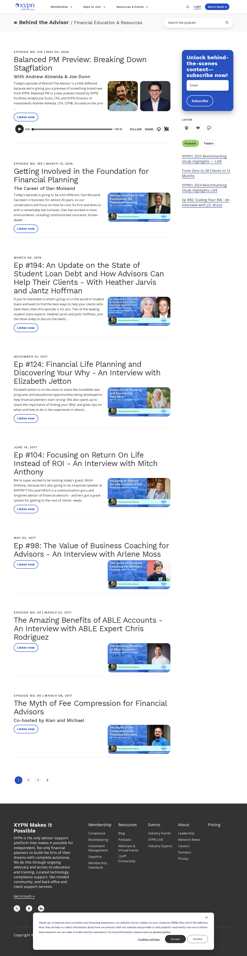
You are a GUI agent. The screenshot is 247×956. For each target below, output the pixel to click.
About (183, 824)
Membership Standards (97, 865)
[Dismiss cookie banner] (206, 917)
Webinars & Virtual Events (128, 848)
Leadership (186, 833)
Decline (197, 939)
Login (197, 6)
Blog (121, 833)
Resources (127, 824)
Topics (208, 143)
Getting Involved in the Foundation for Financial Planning (81, 175)
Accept (175, 939)
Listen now (26, 117)
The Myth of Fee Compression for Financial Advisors (90, 707)
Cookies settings (149, 939)
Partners (184, 852)
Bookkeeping (98, 840)
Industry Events (159, 833)
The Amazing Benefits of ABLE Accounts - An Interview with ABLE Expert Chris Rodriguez (88, 629)
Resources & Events (130, 6)
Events (154, 824)
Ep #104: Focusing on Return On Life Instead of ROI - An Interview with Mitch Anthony (86, 463)
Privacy (183, 858)
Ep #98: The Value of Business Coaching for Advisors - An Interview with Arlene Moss (91, 550)
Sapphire (95, 856)
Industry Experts (160, 846)
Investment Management (98, 848)
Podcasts (124, 840)
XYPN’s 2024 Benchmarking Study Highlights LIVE (204, 188)
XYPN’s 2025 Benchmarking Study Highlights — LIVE (204, 159)
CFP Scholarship (126, 858)
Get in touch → (217, 6)
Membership (59, 6)
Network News (189, 840)
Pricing (214, 824)
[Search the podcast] (227, 22)
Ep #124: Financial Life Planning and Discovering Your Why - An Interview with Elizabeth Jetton (87, 373)
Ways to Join (92, 6)
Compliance (96, 833)
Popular (190, 143)
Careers (183, 846)
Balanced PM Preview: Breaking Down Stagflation (80, 64)
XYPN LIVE (155, 840)
